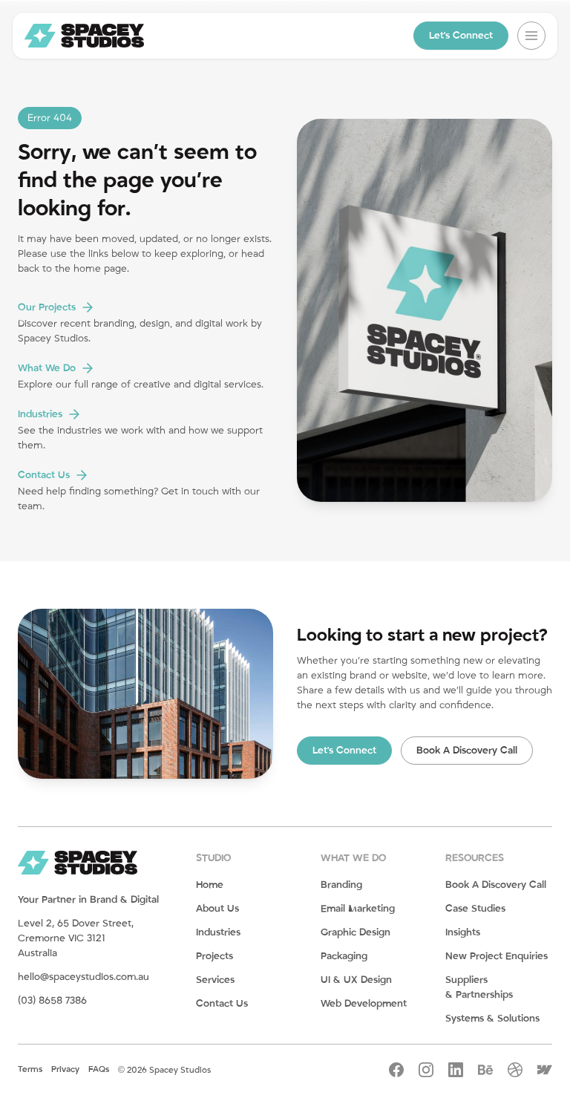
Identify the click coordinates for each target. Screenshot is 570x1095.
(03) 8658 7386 (52, 1001)
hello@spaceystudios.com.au (83, 977)
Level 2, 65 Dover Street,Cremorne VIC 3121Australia (76, 938)
